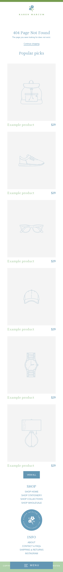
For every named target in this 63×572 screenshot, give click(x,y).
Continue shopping (31, 44)
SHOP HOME (31, 491)
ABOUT (31, 542)
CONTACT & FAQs (31, 546)
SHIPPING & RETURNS (32, 549)
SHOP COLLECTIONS (31, 499)
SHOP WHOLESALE (31, 503)
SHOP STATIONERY (31, 495)
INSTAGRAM (31, 553)
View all (31, 475)
